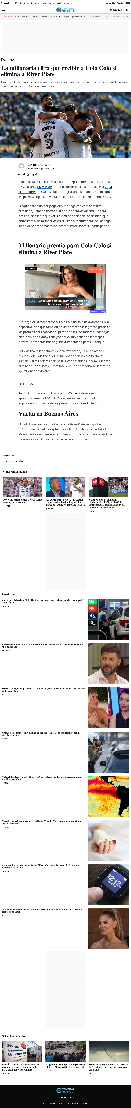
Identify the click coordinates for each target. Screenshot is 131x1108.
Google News (116, 10)
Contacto (61, 1097)
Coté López (24, 3)
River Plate (44, 187)
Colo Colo (7, 461)
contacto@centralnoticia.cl (54, 1103)
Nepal (58, 3)
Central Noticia (39, 165)
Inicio (71, 1097)
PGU (16, 3)
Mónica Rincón (48, 3)
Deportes (8, 59)
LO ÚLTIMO (26, 384)
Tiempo (66, 3)
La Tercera (73, 393)
